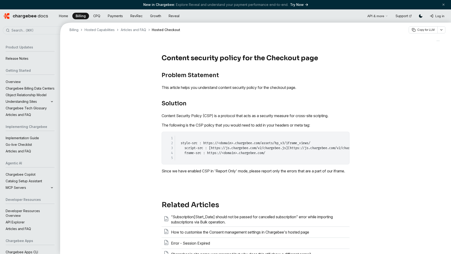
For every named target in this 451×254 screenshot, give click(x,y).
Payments (115, 16)
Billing (81, 16)
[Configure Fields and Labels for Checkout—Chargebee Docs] (438, 40)
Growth (155, 16)
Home (63, 16)
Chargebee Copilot (20, 174)
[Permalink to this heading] (320, 58)
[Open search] (358, 15)
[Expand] (51, 101)
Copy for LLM (426, 30)
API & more (375, 16)
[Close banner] (443, 4)
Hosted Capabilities (100, 30)
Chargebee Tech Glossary (26, 108)
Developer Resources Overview (23, 213)
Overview (13, 82)
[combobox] (37, 30)
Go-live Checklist (19, 145)
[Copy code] (343, 137)
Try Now (297, 5)
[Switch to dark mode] (420, 16)
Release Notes (17, 58)
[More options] (441, 30)
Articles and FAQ (18, 115)
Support (402, 16)
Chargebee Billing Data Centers (30, 88)
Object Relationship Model (26, 95)
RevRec (136, 16)
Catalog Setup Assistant (24, 181)
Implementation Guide (22, 138)
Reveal (174, 16)
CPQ (96, 16)
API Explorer (15, 222)
